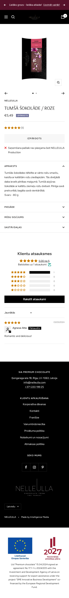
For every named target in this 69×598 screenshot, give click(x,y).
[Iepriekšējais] (6, 93)
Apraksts (10, 166)
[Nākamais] (63, 93)
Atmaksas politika (34, 444)
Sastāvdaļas (13, 227)
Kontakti (34, 410)
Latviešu (11, 506)
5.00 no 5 (44, 261)
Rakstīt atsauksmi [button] (34, 299)
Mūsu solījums (14, 217)
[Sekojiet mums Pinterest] (42, 467)
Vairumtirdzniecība (34, 424)
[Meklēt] (13, 17)
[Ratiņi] (63, 17)
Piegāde (9, 207)
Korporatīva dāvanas (34, 404)
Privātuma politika (34, 430)
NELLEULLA (11, 100)
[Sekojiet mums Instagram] (34, 467)
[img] (12, 322)
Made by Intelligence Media (35, 517)
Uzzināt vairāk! (51, 4)
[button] (12, 127)
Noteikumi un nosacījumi (34, 437)
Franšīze (34, 417)
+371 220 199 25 (34, 387)
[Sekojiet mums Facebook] (26, 467)
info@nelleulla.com (35, 382)
